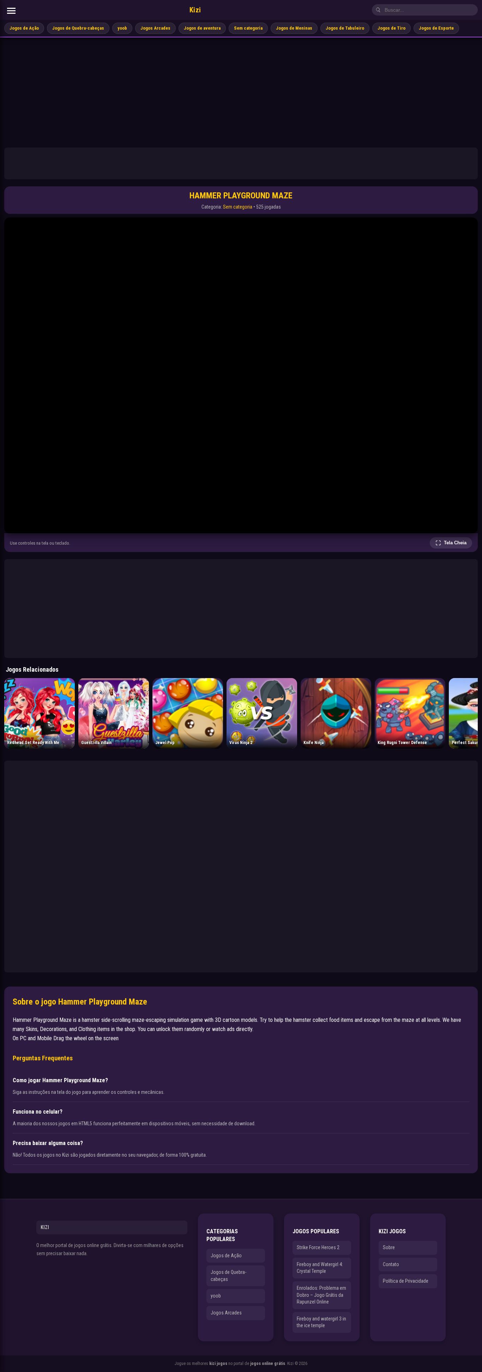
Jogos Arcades (155, 28)
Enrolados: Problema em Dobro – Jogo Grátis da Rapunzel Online (321, 1295)
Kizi (195, 10)
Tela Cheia (455, 542)
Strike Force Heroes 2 (318, 1247)
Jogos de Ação (24, 28)
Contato (391, 1264)
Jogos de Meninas (294, 28)
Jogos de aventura (202, 28)
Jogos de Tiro (391, 28)
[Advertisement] (241, 90)
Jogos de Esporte (436, 28)
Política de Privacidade (405, 1281)
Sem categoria (248, 28)
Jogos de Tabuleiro (345, 28)
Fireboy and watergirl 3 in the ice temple (321, 1322)
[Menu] (11, 10)
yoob (122, 28)
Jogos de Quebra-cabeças (78, 28)
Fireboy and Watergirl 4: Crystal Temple (320, 1268)
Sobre (389, 1247)
